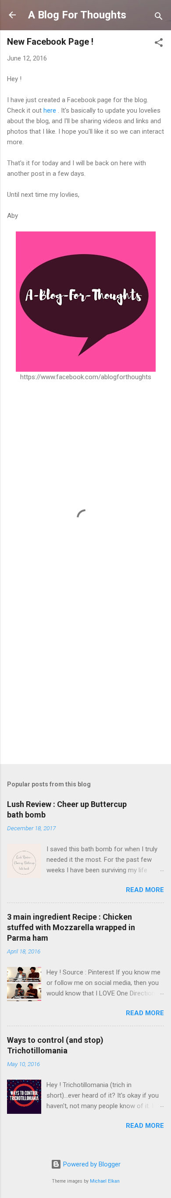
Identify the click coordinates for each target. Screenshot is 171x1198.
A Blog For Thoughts (77, 15)
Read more (145, 890)
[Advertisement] (85, 688)
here (49, 110)
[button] (158, 44)
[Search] (158, 17)
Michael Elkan (105, 1181)
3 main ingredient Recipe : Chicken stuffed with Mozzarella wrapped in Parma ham (71, 927)
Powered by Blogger (91, 1164)
